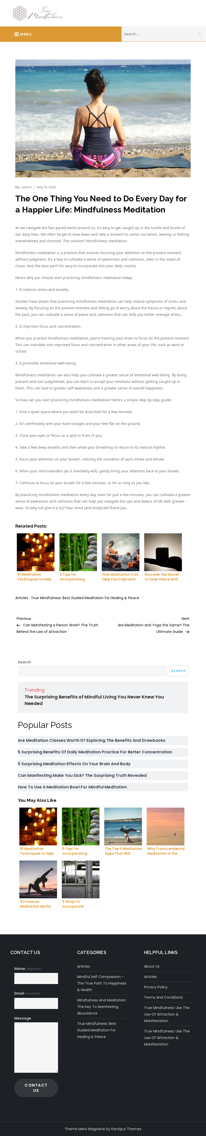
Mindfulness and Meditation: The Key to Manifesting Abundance (101, 1007)
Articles (21, 598)
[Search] (199, 34)
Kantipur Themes (126, 1128)
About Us (152, 966)
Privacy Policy (156, 987)
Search (24, 662)
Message (22, 1018)
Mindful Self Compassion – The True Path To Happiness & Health (101, 983)
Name (27, 968)
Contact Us (36, 1087)
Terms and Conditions (163, 997)
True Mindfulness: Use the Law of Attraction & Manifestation (167, 1014)
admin (26, 187)
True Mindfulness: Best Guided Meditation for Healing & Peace (85, 598)
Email (27, 993)
